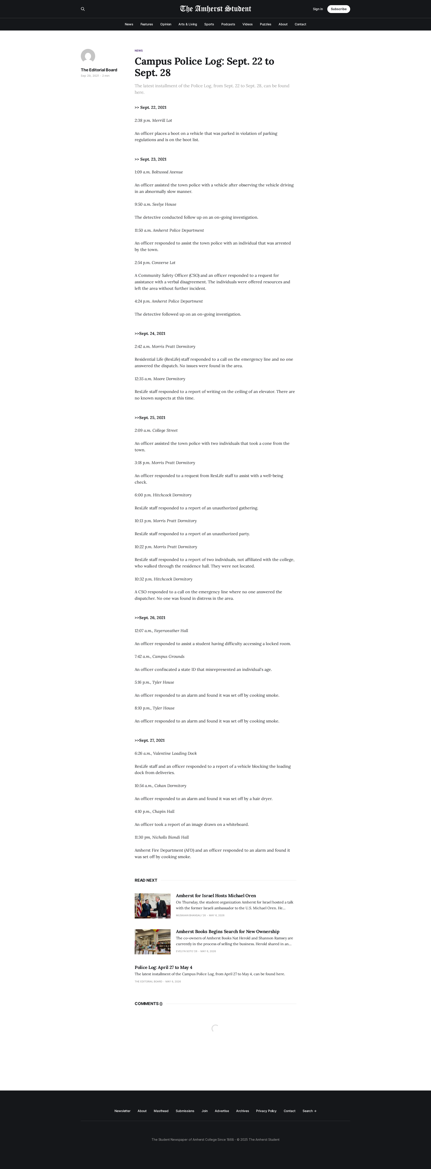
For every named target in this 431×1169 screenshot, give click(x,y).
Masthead (161, 1111)
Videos (247, 24)
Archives (242, 1111)
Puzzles (265, 24)
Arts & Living (187, 24)
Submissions (185, 1111)
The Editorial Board (99, 70)
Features (147, 24)
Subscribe (339, 9)
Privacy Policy (266, 1111)
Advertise (222, 1111)
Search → (310, 1111)
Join (205, 1111)
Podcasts (228, 24)
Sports (209, 24)
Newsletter (122, 1111)
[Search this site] (82, 9)
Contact (300, 24)
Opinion (165, 24)
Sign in (318, 9)
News (129, 24)
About (283, 24)
